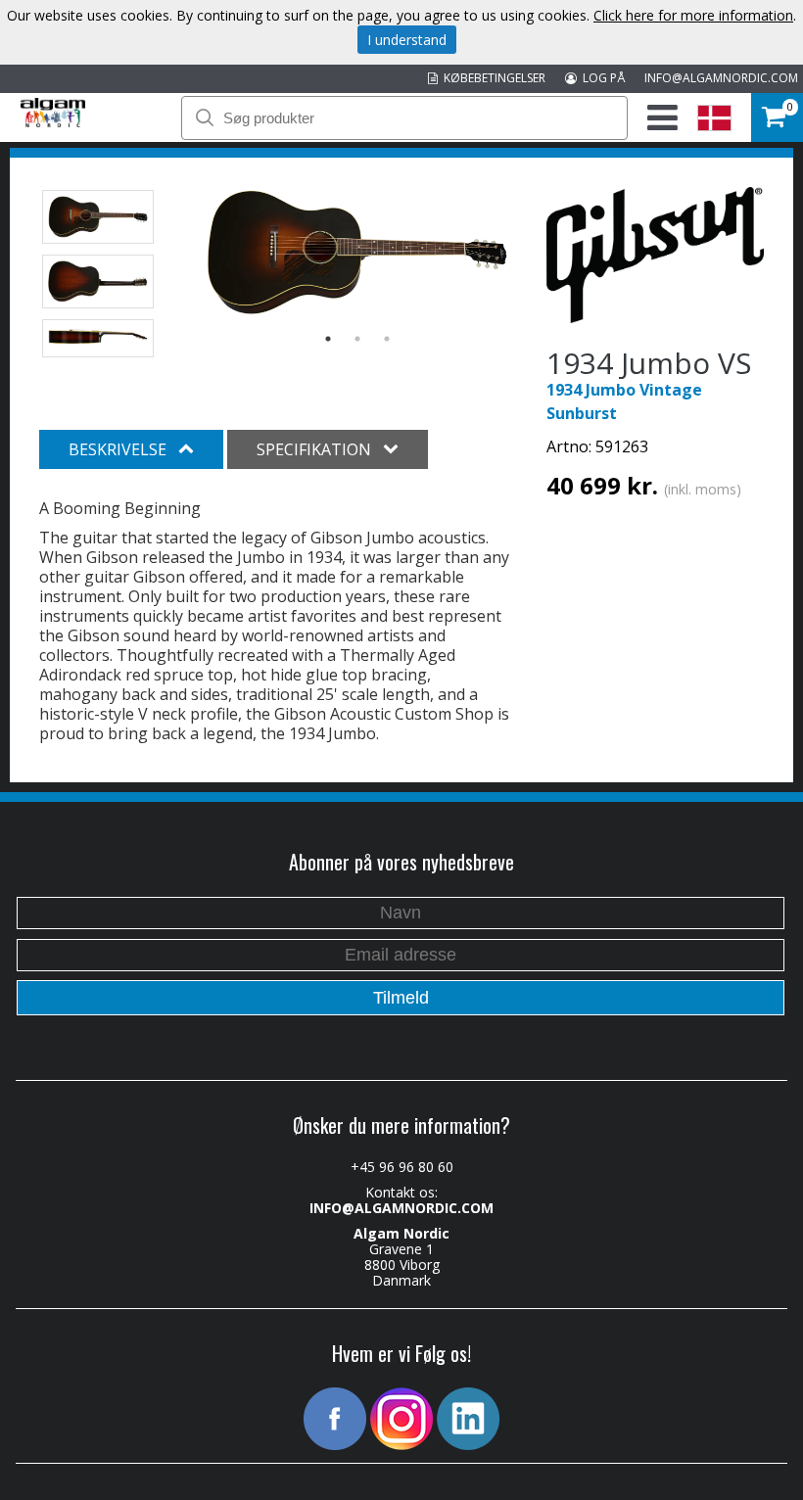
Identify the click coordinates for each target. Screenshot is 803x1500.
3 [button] (387, 339)
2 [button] (357, 339)
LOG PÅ (601, 78)
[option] (357, 252)
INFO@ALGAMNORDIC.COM (721, 78)
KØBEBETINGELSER (491, 78)
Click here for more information (693, 15)
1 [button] (328, 339)
